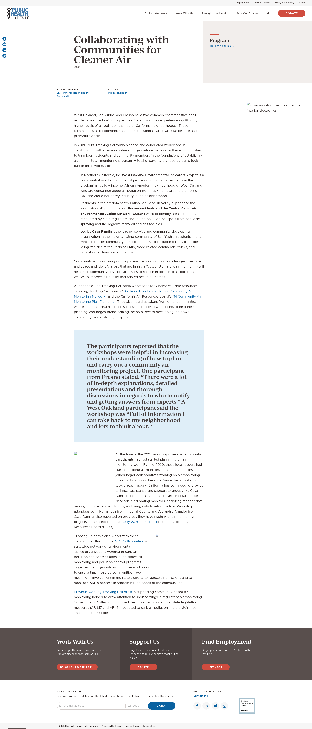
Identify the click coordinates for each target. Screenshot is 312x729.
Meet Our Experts (247, 13)
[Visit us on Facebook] (197, 706)
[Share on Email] (4, 44)
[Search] (268, 13)
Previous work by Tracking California (103, 592)
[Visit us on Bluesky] (215, 706)
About (302, 2)
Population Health (117, 92)
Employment (242, 2)
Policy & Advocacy (284, 2)
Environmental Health (68, 92)
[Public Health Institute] (17, 13)
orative (138, 541)
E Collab (126, 541)
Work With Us (184, 13)
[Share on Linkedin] (4, 50)
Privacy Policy (132, 726)
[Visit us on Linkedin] (206, 706)
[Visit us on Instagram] (224, 706)
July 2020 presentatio (141, 522)
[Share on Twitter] (4, 56)
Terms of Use (150, 726)
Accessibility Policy (111, 726)
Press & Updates (262, 2)
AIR (117, 541)
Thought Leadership (214, 13)
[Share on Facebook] (4, 39)
